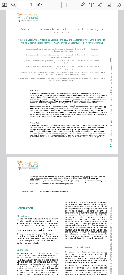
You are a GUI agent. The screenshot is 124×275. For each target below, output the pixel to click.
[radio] (83, 5)
